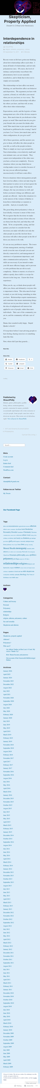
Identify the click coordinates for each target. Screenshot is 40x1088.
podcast (28, 555)
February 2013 (8, 906)
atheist (5, 529)
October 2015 (7, 805)
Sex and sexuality (8, 621)
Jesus (19, 544)
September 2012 (8, 922)
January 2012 (7, 949)
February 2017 (8, 765)
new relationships (18, 551)
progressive (22, 559)
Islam (4, 544)
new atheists (11, 551)
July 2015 (6, 812)
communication (6, 535)
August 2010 (7, 1006)
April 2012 (6, 939)
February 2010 (8, 1026)
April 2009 (6, 1060)
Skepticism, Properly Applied (20, 19)
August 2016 (7, 778)
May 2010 (6, 1016)
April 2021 (6, 694)
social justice (6, 574)
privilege (16, 559)
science (17, 567)
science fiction (23, 567)
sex (24, 571)
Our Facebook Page (11, 510)
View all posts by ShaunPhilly (17, 419)
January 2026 (7, 671)
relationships (11, 563)
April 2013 (6, 899)
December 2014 (8, 835)
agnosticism (22, 526)
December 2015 (8, 798)
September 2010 (8, 1003)
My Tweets (6, 493)
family (18, 538)
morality (29, 548)
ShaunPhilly (9, 47)
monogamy (21, 548)
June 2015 (6, 815)
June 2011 (6, 973)
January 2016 (7, 795)
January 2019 (7, 741)
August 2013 (7, 886)
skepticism (30, 571)
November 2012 (8, 916)
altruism (28, 526)
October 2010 (7, 1000)
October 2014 (7, 839)
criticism (18, 535)
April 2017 (6, 761)
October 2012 (7, 919)
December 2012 (8, 912)
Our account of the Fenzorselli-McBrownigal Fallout (20, 659)
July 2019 (6, 721)
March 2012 (7, 943)
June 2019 (6, 725)
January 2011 (7, 989)
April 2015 (6, 822)
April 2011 (6, 979)
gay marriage (32, 538)
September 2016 (8, 775)
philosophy (21, 555)
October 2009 (7, 1040)
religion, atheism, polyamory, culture (17, 49)
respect (12, 568)
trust (11, 577)
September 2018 (8, 748)
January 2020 (7, 718)
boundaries (20, 532)
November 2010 (8, 996)
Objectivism (6, 555)
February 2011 (8, 986)
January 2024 (7, 678)
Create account (8, 457)
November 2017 (8, 758)
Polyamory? (7, 643)
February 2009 (8, 1067)
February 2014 (8, 865)
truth (13, 577)
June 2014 (6, 852)
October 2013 (7, 879)
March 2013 (7, 902)
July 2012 (6, 929)
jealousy (9, 544)
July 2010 (6, 1010)
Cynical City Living (28, 435)
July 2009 (6, 1050)
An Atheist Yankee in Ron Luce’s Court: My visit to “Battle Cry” (20, 650)
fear (22, 538)
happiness (18, 541)
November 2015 (8, 802)
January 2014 (7, 869)
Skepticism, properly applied (12, 636)
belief (23, 529)
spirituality (17, 574)
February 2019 (8, 738)
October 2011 (7, 959)
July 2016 (6, 782)
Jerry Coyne (14, 544)
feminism (26, 538)
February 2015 (8, 828)
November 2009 (8, 1036)
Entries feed (7, 463)
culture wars (26, 535)
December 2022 (8, 684)
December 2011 (8, 953)
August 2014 (7, 845)
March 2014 (7, 862)
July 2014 (6, 849)
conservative (13, 535)
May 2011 (6, 976)
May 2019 (6, 728)
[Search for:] (14, 445)
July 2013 (6, 889)
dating (32, 535)
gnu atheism (6, 541)
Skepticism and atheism (10, 625)
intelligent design (30, 541)
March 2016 (7, 792)
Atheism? (6, 639)
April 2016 (6, 788)
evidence (5, 538)
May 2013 (6, 896)
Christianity (27, 532)
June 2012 (6, 932)
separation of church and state (15, 571)
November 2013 (8, 875)
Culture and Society (9, 601)
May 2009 (6, 1057)
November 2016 (8, 771)
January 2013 (7, 909)
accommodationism (12, 526)
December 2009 (8, 1033)
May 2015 (6, 818)
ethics (35, 535)
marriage (27, 544)
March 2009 (7, 1063)
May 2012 (6, 936)
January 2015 (7, 832)
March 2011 (7, 983)
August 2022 (7, 688)
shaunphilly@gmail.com (11, 481)
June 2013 (6, 892)
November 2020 (8, 698)
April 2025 (6, 674)
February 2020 (8, 714)
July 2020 (6, 708)
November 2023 (8, 681)
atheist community (11, 529)
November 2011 (8, 956)
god (10, 541)
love (22, 544)
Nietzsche (24, 552)
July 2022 (6, 691)
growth (14, 541)
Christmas (34, 532)
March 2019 (7, 735)
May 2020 (6, 711)
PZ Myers (27, 559)
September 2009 (8, 1043)
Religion (6, 615)
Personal (6, 605)
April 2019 (6, 731)
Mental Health (9, 548)
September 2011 (8, 963)
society (12, 574)
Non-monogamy (31, 551)
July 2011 (6, 969)
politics (33, 554)
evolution (10, 538)
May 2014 (6, 855)
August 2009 (7, 1047)
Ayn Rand (18, 529)
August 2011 (7, 966)
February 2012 (8, 946)
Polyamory (6, 608)
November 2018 (8, 745)
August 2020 (7, 704)
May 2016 (6, 785)
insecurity (23, 541)
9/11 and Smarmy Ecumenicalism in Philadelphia (16, 430)
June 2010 (6, 1013)
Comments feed (8, 467)
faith (15, 538)
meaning (31, 544)
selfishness (5, 571)
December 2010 (8, 993)
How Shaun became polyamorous (17, 655)
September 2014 (8, 842)
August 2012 (7, 926)
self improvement (31, 567)
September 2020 (8, 701)
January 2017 (7, 768)
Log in (5, 460)
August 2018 (7, 751)
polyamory (8, 558)
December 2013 (8, 872)
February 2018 (8, 755)
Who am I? (6, 646)
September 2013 (8, 882)
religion (23, 563)
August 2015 (7, 808)
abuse (4, 526)
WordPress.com (8, 470)
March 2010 (7, 1023)
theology (23, 574)
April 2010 (6, 1020)
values (16, 577)
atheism (33, 526)
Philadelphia (13, 555)
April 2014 (6, 859)
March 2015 (7, 825)
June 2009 (6, 1053)
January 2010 (7, 1030)
